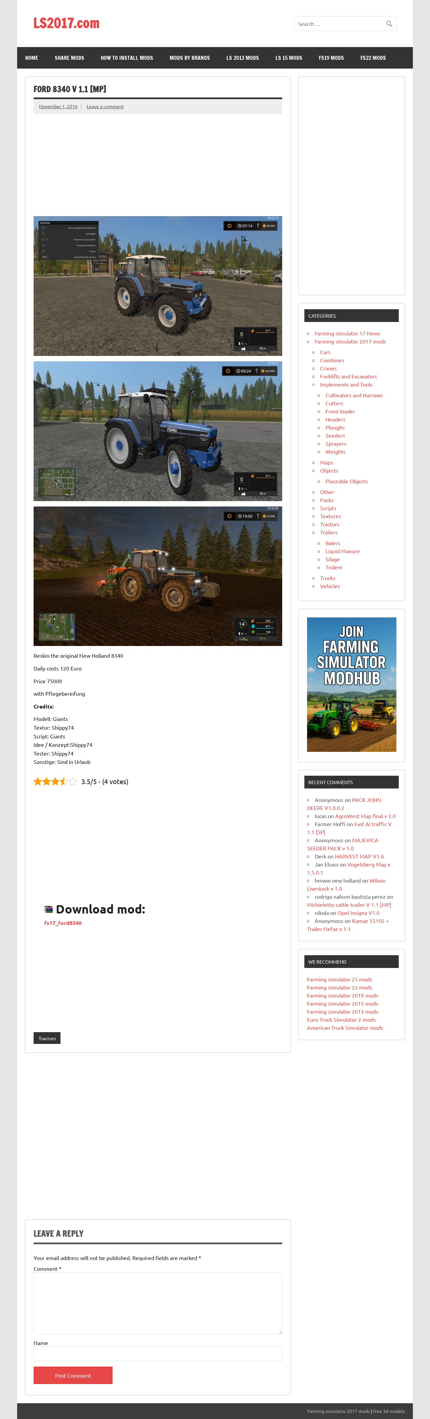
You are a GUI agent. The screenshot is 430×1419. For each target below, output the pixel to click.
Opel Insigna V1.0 (359, 912)
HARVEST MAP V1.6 (359, 856)
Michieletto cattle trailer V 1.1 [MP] (349, 904)
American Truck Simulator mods (345, 1027)
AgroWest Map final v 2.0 (365, 815)
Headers (335, 419)
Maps (326, 462)
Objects (329, 470)
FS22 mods (373, 58)
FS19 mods (331, 58)
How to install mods (127, 58)
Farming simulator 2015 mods (342, 1003)
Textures (330, 516)
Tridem (334, 567)
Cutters (334, 403)
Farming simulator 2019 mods (342, 995)
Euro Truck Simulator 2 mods (341, 1019)
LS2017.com (66, 22)
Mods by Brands (190, 58)
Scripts (328, 507)
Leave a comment (105, 106)
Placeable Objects (347, 481)
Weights (335, 451)
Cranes (328, 368)
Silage (333, 559)
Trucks (327, 577)
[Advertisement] (158, 161)
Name (41, 1342)
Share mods (69, 58)
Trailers (329, 532)
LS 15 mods (288, 58)
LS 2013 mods (242, 58)
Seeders (335, 435)
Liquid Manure (343, 551)
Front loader (340, 411)
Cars (325, 352)
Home (31, 58)
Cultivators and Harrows (354, 395)
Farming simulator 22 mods (339, 987)
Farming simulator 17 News (347, 333)
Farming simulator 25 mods (339, 979)
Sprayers (336, 443)
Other (327, 491)
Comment (47, 1268)
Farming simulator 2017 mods (350, 341)
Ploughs (335, 427)
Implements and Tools (346, 384)
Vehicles (330, 585)
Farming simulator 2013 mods (342, 1011)
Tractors (47, 1038)
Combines (332, 360)
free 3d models (389, 1411)
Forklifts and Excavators (348, 376)
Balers (333, 542)
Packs (327, 499)
